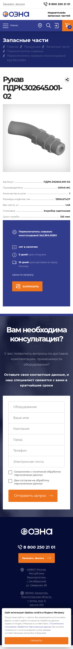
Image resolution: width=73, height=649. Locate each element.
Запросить (30, 286)
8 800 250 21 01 (59, 4)
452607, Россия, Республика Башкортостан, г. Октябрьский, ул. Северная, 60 (36, 577)
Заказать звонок (14, 4)
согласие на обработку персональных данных (31, 482)
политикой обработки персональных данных (37, 473)
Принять (36, 640)
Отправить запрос (30, 496)
